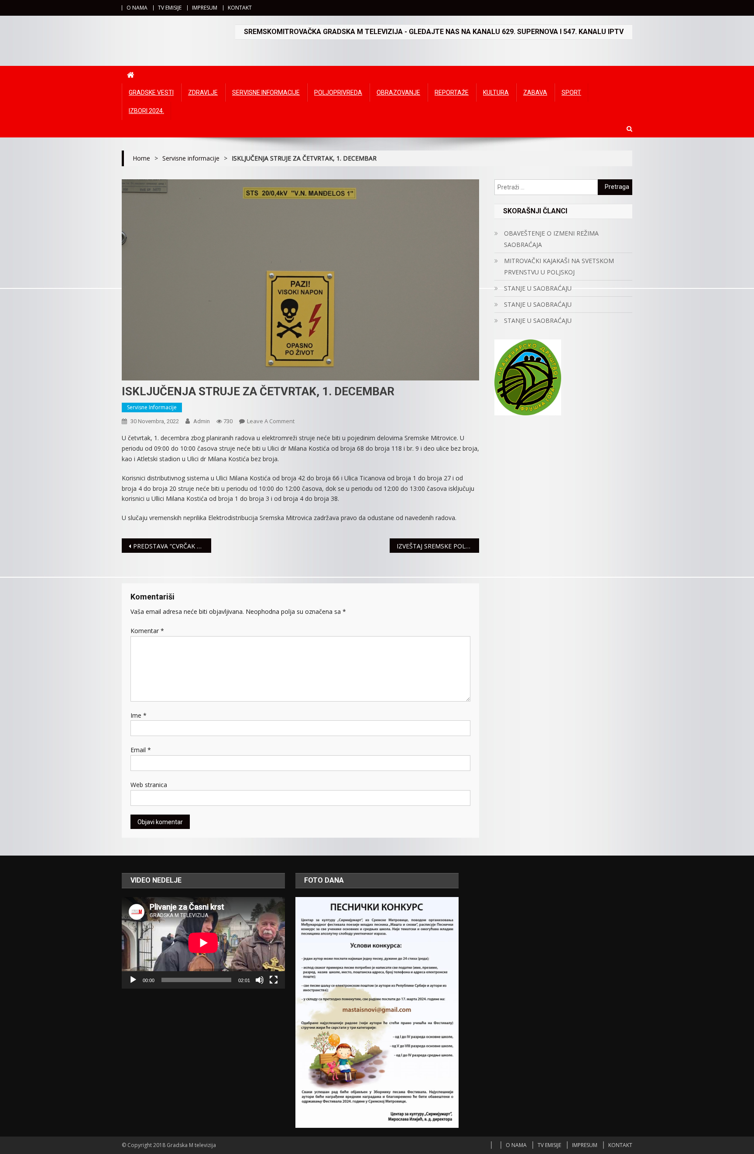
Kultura (496, 92)
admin (201, 421)
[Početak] (133, 980)
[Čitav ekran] (273, 980)
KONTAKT (240, 7)
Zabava (535, 92)
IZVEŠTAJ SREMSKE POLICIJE (437, 546)
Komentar (147, 631)
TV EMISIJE (170, 7)
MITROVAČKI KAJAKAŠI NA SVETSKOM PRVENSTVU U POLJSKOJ (559, 266)
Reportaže (452, 92)
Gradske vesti (151, 92)
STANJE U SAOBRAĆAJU (538, 288)
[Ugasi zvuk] (259, 980)
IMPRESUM (204, 7)
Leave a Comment (271, 421)
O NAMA (137, 7)
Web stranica (148, 785)
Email (140, 750)
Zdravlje (203, 92)
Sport (571, 92)
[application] (203, 943)
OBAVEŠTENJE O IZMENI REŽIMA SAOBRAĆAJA (551, 239)
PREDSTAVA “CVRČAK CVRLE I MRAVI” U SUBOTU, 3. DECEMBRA (172, 546)
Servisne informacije (266, 92)
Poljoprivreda (338, 92)
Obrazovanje (398, 92)
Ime (138, 715)
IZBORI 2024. (146, 110)
